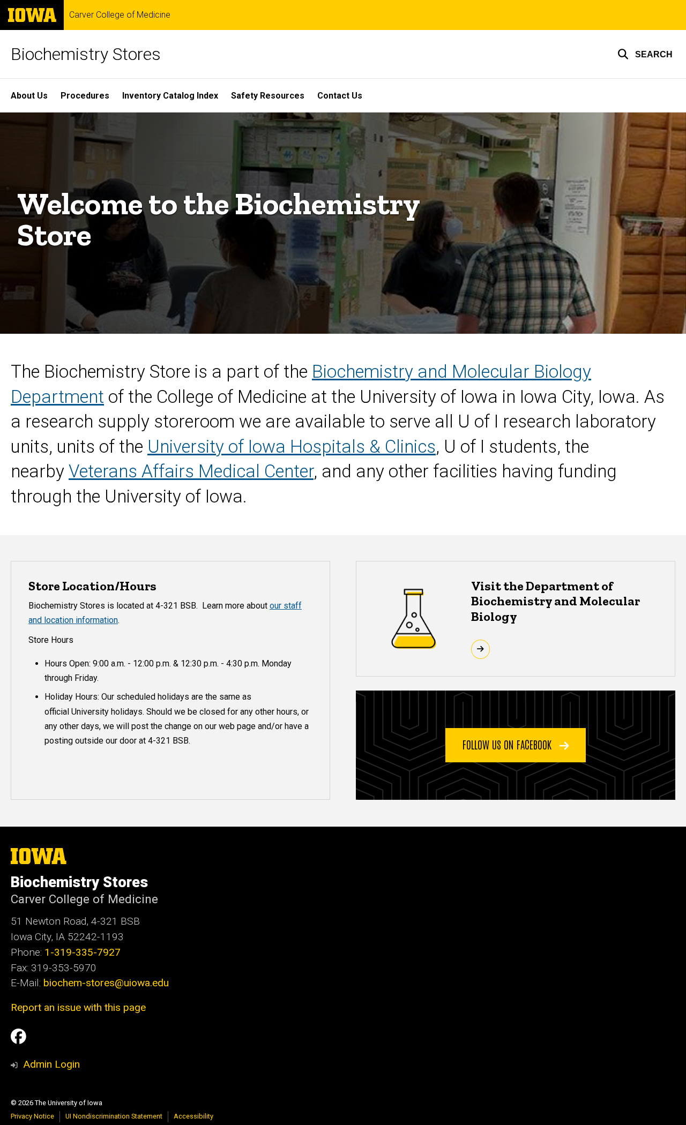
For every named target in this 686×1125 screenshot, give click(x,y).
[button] (645, 54)
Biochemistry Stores (86, 54)
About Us (29, 96)
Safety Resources (267, 96)
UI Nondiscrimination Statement (113, 1116)
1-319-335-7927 (82, 952)
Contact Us (339, 96)
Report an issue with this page (78, 1007)
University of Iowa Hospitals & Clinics (291, 446)
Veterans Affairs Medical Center (191, 471)
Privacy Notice (32, 1116)
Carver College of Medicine (119, 15)
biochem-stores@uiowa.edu (106, 983)
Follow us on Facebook (508, 744)
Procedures (85, 96)
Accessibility (193, 1116)
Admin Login (51, 1064)
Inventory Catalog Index (170, 96)
